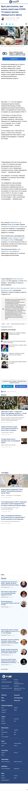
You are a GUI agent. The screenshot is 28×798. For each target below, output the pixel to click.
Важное (3, 395)
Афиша (2, 775)
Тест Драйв (4, 743)
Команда (16, 679)
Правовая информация (6, 682)
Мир (2, 697)
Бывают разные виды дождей (8, 444)
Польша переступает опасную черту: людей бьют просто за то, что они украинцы (10, 631)
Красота (3, 777)
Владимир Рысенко (6, 635)
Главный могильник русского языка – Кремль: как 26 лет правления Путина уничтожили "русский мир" (9, 583)
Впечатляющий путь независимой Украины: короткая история (10, 603)
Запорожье (3, 710)
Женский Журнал (5, 780)
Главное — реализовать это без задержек (11, 495)
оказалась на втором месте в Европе (13, 226)
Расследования (18, 697)
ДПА (15, 732)
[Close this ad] (27, 790)
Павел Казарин (5, 607)
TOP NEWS (4, 473)
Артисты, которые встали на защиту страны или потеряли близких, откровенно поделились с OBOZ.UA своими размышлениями (12, 419)
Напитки (16, 752)
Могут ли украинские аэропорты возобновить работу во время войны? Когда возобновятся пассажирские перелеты (13, 517)
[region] (14, 90)
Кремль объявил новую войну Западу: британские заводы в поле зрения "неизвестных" (9, 651)
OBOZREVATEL (14, 222)
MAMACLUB (16, 768)
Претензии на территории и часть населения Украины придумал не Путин (9, 593)
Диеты (2, 754)
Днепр (15, 710)
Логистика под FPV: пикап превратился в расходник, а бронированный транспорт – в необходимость (9, 661)
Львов (8, 323)
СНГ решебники (4, 736)
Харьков (16, 707)
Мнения (3, 578)
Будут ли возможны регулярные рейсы (10, 521)
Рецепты (3, 752)
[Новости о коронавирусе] (3, 392)
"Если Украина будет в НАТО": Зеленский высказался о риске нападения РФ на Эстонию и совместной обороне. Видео (13, 503)
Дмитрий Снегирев (5, 645)
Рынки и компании (5, 761)
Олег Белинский (5, 587)
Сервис (15, 745)
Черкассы (3, 712)
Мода (15, 777)
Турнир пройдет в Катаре (7, 432)
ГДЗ (2, 730)
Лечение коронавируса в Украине (17, 323)
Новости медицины (5, 768)
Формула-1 (3, 723)
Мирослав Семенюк (10, 18)
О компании (4, 679)
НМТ (15, 734)
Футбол (3, 718)
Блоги (3, 700)
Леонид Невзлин (5, 655)
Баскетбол (16, 718)
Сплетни (16, 775)
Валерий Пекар (5, 597)
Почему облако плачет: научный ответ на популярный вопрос (10, 440)
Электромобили (17, 743)
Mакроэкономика (18, 761)
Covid (18, 18)
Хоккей (3, 721)
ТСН (9, 102)
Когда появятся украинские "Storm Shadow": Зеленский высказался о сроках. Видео (12, 491)
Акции (2, 745)
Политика (16, 695)
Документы (16, 685)
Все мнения (4, 669)
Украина (3, 323)
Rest (2, 574)
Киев (2, 707)
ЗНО (2, 734)
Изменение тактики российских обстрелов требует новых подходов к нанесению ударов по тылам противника (10, 641)
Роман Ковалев (5, 664)
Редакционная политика (6, 326)
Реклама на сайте (5, 685)
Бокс (15, 721)
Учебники (16, 730)
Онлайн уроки (4, 732)
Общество (17, 700)
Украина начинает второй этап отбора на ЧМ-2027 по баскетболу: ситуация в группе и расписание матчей (10, 428)
